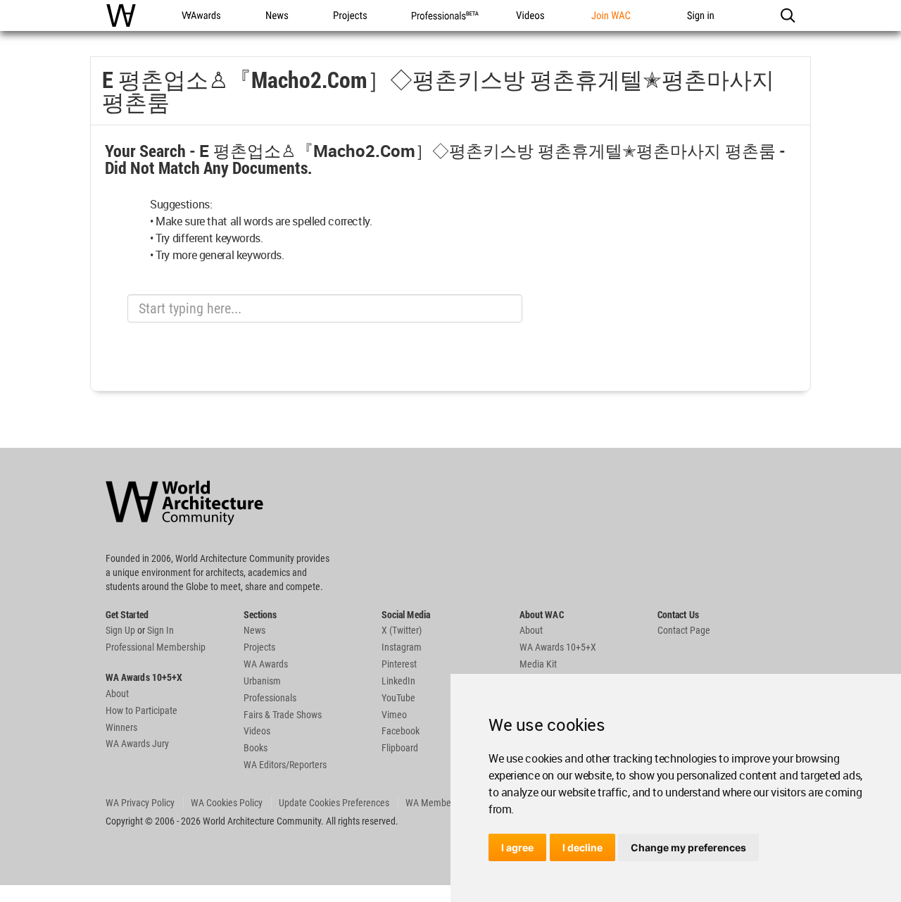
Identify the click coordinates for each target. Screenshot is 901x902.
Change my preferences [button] (688, 847)
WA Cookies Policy (227, 802)
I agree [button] (517, 847)
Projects (259, 647)
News (254, 630)
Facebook (401, 731)
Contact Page (683, 630)
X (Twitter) (402, 630)
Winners (121, 727)
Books (255, 747)
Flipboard (400, 747)
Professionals (270, 697)
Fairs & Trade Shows (283, 714)
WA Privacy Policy (140, 802)
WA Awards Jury (137, 743)
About (117, 693)
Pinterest (399, 664)
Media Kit (538, 664)
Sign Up (120, 630)
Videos (257, 731)
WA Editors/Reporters (285, 764)
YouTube (398, 697)
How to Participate (141, 710)
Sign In (160, 630)
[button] (787, 15)
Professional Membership (156, 647)
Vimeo (394, 714)
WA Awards (266, 664)
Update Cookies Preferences (334, 802)
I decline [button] (582, 847)
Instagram (402, 647)
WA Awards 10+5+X (557, 647)
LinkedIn (398, 681)
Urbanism (262, 681)
